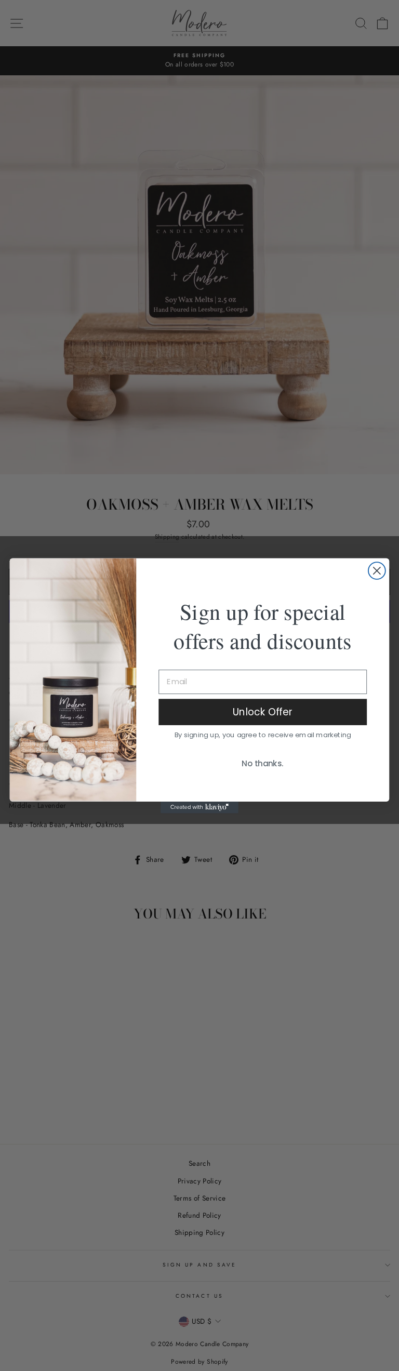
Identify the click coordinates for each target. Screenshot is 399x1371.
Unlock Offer (262, 711)
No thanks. (263, 763)
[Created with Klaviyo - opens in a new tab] (199, 807)
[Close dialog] (376, 570)
